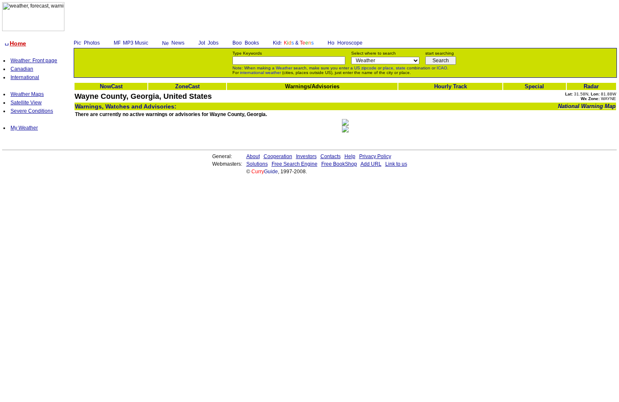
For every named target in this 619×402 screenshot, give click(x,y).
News (177, 43)
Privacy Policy (375, 156)
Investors (306, 156)
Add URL (371, 164)
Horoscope (350, 43)
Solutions (257, 164)
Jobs (213, 43)
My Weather (24, 128)
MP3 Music (135, 43)
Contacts (330, 156)
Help (349, 156)
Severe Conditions (32, 111)
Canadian (22, 69)
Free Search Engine (295, 164)
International (25, 77)
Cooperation (278, 156)
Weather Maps (27, 94)
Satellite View (26, 103)
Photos (92, 43)
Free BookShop (339, 164)
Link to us (396, 164)
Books (252, 43)
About (253, 156)
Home (18, 43)
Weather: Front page (34, 60)
